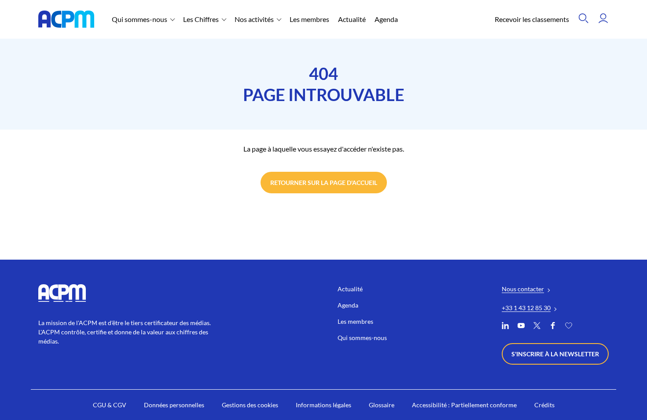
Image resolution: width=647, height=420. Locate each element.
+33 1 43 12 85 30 (526, 307)
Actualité (352, 19)
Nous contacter (523, 289)
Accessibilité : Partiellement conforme (464, 405)
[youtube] (521, 326)
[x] (536, 326)
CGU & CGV (109, 405)
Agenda (386, 19)
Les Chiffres (201, 19)
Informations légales (323, 405)
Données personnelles (174, 405)
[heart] (568, 326)
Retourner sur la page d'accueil (323, 182)
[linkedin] (505, 326)
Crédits (544, 405)
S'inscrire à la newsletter (555, 354)
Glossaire (381, 405)
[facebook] (552, 326)
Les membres (309, 19)
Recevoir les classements (532, 19)
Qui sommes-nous (139, 19)
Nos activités (254, 19)
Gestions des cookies (250, 405)
